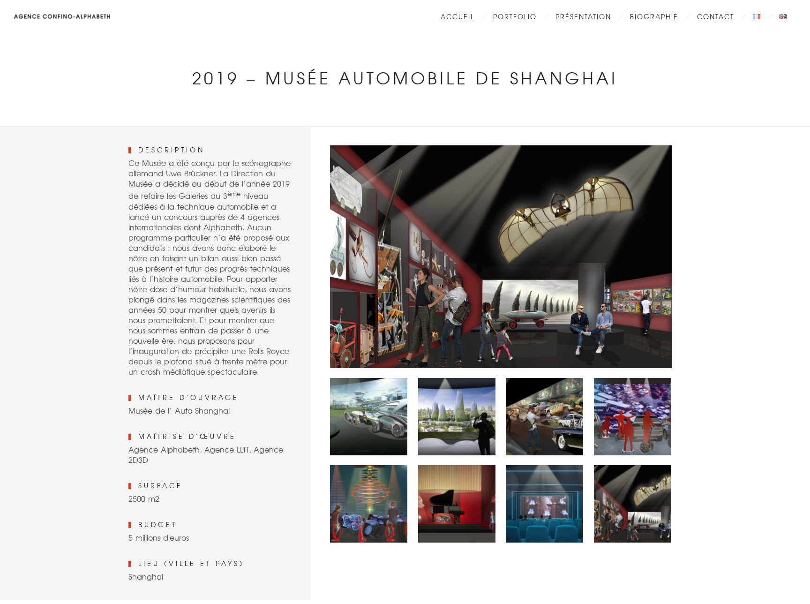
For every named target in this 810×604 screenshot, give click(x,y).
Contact (715, 16)
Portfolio (515, 16)
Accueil (457, 16)
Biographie (654, 16)
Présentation (583, 16)
